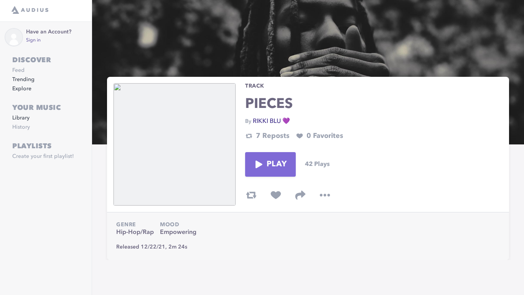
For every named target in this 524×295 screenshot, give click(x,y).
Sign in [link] (33, 40)
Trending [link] (23, 79)
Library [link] (21, 118)
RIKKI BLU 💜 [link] (271, 121)
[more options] (325, 195)
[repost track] (251, 195)
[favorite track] (276, 195)
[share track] (300, 195)
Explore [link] (21, 88)
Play (277, 164)
